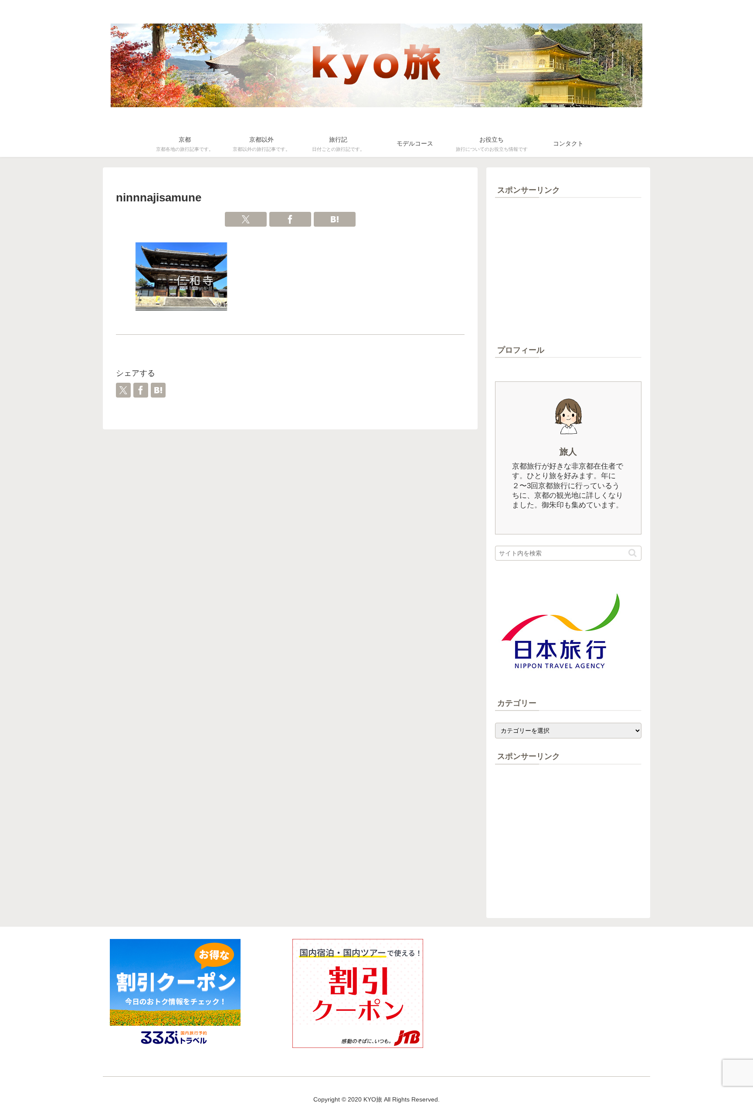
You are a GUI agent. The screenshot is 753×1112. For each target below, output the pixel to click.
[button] (632, 553)
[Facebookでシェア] (290, 219)
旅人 (568, 451)
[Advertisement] (568, 271)
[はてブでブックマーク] (335, 219)
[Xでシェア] (246, 219)
